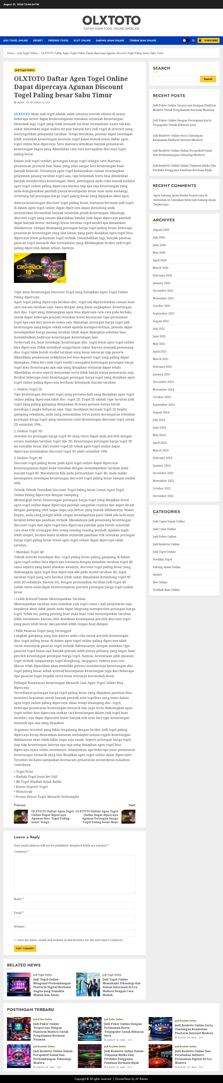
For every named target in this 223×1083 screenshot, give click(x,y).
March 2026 (160, 268)
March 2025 (160, 359)
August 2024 (161, 412)
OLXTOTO (111, 20)
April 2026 (160, 260)
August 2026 (161, 230)
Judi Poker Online (164, 537)
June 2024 (159, 427)
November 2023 (163, 481)
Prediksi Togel (58, 40)
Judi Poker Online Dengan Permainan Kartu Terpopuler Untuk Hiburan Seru (124, 1029)
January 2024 (161, 465)
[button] (193, 40)
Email (19, 913)
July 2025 (159, 329)
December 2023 (163, 473)
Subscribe (211, 40)
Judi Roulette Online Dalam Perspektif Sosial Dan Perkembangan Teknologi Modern (53, 1057)
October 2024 (162, 397)
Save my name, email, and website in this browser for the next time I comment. (70, 940)
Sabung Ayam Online (110, 40)
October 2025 (162, 306)
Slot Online (82, 40)
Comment (21, 851)
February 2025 (162, 367)
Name (19, 899)
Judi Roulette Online (166, 544)
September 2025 (164, 313)
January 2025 (161, 374)
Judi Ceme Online (164, 529)
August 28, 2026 (45, 1067)
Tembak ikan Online (142, 40)
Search (161, 68)
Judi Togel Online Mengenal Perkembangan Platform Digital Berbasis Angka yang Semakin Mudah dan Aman (52, 987)
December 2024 (163, 382)
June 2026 (159, 245)
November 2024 (163, 389)
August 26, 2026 (187, 1067)
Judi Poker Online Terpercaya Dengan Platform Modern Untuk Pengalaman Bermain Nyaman (184, 108)
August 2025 (161, 321)
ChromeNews (123, 1079)
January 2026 (161, 283)
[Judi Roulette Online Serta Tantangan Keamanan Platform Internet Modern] (160, 1029)
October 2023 (162, 488)
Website (19, 926)
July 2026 (159, 237)
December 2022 (163, 496)
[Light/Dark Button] (186, 40)
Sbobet (38, 40)
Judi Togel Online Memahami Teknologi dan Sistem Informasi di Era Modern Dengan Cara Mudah (122, 987)
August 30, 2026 (116, 1040)
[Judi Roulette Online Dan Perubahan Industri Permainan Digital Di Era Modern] (160, 1056)
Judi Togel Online (15, 40)
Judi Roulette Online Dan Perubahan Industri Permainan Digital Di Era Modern (193, 1057)
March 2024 (160, 450)
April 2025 (160, 351)
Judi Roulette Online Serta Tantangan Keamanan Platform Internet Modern (194, 1029)
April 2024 (160, 443)
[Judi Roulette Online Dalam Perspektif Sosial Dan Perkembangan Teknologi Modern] (19, 1056)
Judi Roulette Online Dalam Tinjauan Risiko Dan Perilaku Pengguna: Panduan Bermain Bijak (124, 1057)
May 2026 (159, 253)
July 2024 (159, 420)
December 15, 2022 (40, 102)
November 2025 (163, 298)
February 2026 (162, 275)
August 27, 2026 (116, 1067)
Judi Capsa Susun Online (169, 521)
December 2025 (163, 291)
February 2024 (162, 458)
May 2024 (159, 435)
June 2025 (159, 336)
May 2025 (159, 344)
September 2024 (164, 405)
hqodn (20, 102)
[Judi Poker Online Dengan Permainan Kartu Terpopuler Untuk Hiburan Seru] (90, 1029)
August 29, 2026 (187, 1037)
